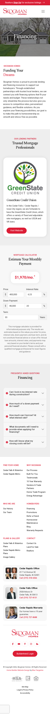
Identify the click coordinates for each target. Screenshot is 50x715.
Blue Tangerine (37, 670)
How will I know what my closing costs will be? (21, 442)
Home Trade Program (36, 492)
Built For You (32, 474)
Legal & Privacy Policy (25, 690)
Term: (5, 312)
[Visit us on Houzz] (37, 643)
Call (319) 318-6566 (28, 578)
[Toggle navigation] (43, 11)
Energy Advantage (34, 496)
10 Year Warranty (34, 481)
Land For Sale (32, 547)
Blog (29, 527)
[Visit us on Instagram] (31, 643)
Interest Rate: (32, 289)
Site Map (25, 687)
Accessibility (25, 693)
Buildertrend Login (25, 653)
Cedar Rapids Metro (11, 474)
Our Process (32, 470)
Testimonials (32, 478)
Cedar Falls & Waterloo (13, 470)
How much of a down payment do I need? (24, 404)
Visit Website (16, 230)
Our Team (7, 512)
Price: (6, 289)
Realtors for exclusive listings (23, 2)
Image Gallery (9, 557)
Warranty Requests (35, 530)
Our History (8, 509)
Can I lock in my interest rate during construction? (23, 393)
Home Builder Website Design (18, 670)
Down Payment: (10, 300)
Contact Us (31, 543)
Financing (31, 509)
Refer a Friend (33, 516)
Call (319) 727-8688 (28, 617)
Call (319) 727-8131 (28, 598)
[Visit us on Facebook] (12, 643)
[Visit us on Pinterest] (24, 643)
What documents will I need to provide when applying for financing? (24, 429)
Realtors (30, 551)
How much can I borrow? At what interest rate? (22, 416)
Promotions (32, 512)
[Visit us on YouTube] (18, 643)
